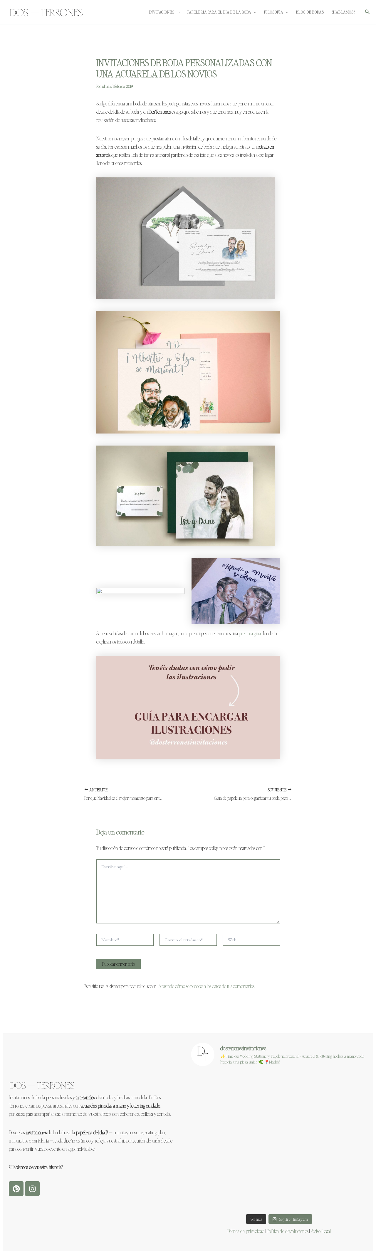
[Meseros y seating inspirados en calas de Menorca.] (219, 1089)
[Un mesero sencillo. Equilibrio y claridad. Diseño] (219, 1158)
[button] (177, 12)
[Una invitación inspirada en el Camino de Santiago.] (338, 1158)
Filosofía (273, 11)
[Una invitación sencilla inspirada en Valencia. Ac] (219, 1124)
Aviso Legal (321, 1231)
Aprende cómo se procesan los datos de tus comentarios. (206, 986)
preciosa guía (250, 633)
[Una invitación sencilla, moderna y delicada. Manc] (279, 1089)
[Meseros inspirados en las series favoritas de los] (279, 1158)
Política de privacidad (246, 1231)
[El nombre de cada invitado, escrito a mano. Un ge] (338, 1124)
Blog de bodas (310, 11)
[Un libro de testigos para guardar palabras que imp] (338, 1193)
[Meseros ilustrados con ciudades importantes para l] (279, 1124)
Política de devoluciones (287, 1231)
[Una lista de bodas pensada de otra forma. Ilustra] (219, 1193)
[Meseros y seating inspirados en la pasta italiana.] (338, 1089)
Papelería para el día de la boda (219, 11)
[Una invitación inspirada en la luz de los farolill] (279, 1193)
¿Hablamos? (343, 11)
